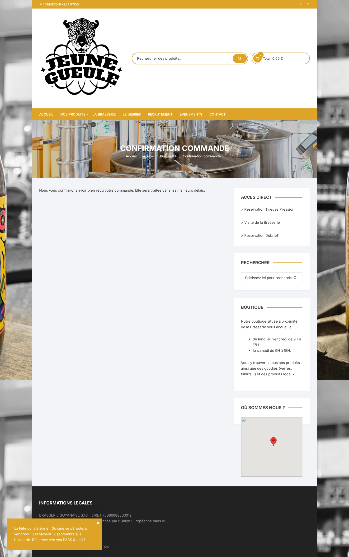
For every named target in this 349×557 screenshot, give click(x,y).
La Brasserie (104, 114)
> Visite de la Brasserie (260, 222)
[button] (273, 441)
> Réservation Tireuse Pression (267, 209)
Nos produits (72, 114)
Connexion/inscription (60, 4)
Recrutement (160, 114)
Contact (217, 114)
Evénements (191, 114)
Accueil (46, 114)
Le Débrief (132, 114)
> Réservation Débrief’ (260, 235)
